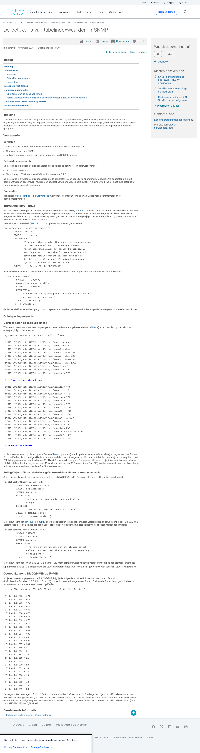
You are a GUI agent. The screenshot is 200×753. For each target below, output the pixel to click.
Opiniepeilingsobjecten (16, 90)
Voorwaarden (11, 70)
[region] (46, 743)
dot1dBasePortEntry (35, 522)
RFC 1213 (35, 223)
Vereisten (11, 74)
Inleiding (8, 66)
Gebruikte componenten (19, 78)
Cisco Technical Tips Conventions (32, 196)
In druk (141, 41)
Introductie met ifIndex (16, 86)
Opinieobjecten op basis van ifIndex (25, 94)
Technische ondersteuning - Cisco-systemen (29, 715)
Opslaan (88, 41)
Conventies (12, 82)
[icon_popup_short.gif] (44, 223)
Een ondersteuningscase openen (173, 119)
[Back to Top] (133, 713)
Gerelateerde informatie (16, 105)
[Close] (87, 738)
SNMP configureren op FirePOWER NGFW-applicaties (171, 79)
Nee (170, 54)
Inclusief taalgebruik (116, 52)
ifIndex (81, 210)
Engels (104, 41)
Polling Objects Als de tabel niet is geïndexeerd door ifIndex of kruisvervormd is (47, 97)
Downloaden (122, 41)
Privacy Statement (14, 747)
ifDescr (55, 454)
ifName (94, 327)
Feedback (162, 61)
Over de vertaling (138, 52)
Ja (158, 54)
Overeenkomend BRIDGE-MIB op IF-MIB (25, 101)
